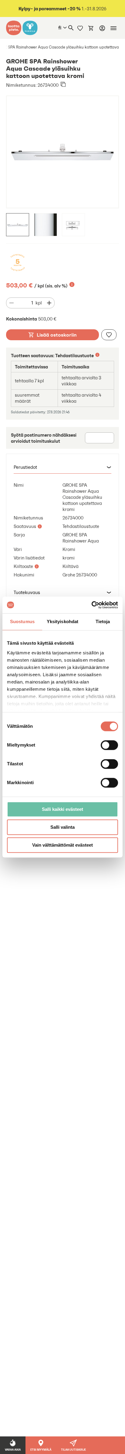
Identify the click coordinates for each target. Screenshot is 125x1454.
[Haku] (71, 28)
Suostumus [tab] (22, 621)
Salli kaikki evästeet (62, 809)
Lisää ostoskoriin (57, 335)
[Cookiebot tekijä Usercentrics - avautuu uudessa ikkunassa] (91, 605)
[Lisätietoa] (72, 284)
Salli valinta (62, 827)
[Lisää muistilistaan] (109, 334)
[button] (62, 467)
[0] (91, 28)
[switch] (109, 745)
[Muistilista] (80, 28)
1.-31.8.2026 (62, 9)
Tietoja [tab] (103, 621)
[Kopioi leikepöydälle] (63, 85)
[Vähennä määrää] (11, 303)
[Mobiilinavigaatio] (113, 28)
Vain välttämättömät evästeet (62, 845)
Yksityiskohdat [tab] (62, 621)
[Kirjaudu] (102, 28)
